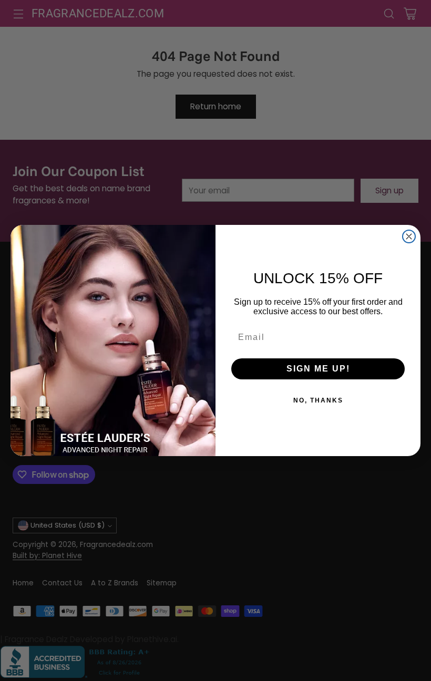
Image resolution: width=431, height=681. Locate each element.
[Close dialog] (409, 236)
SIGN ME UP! (318, 368)
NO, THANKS (318, 400)
